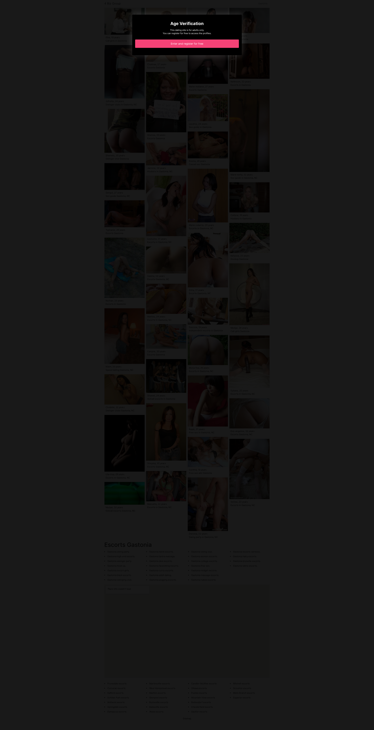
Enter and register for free (187, 43)
